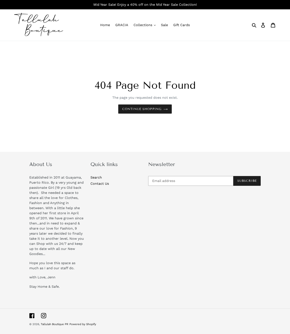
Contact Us (99, 184)
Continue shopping (141, 109)
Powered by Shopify (82, 324)
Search (96, 177)
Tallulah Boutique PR (54, 324)
